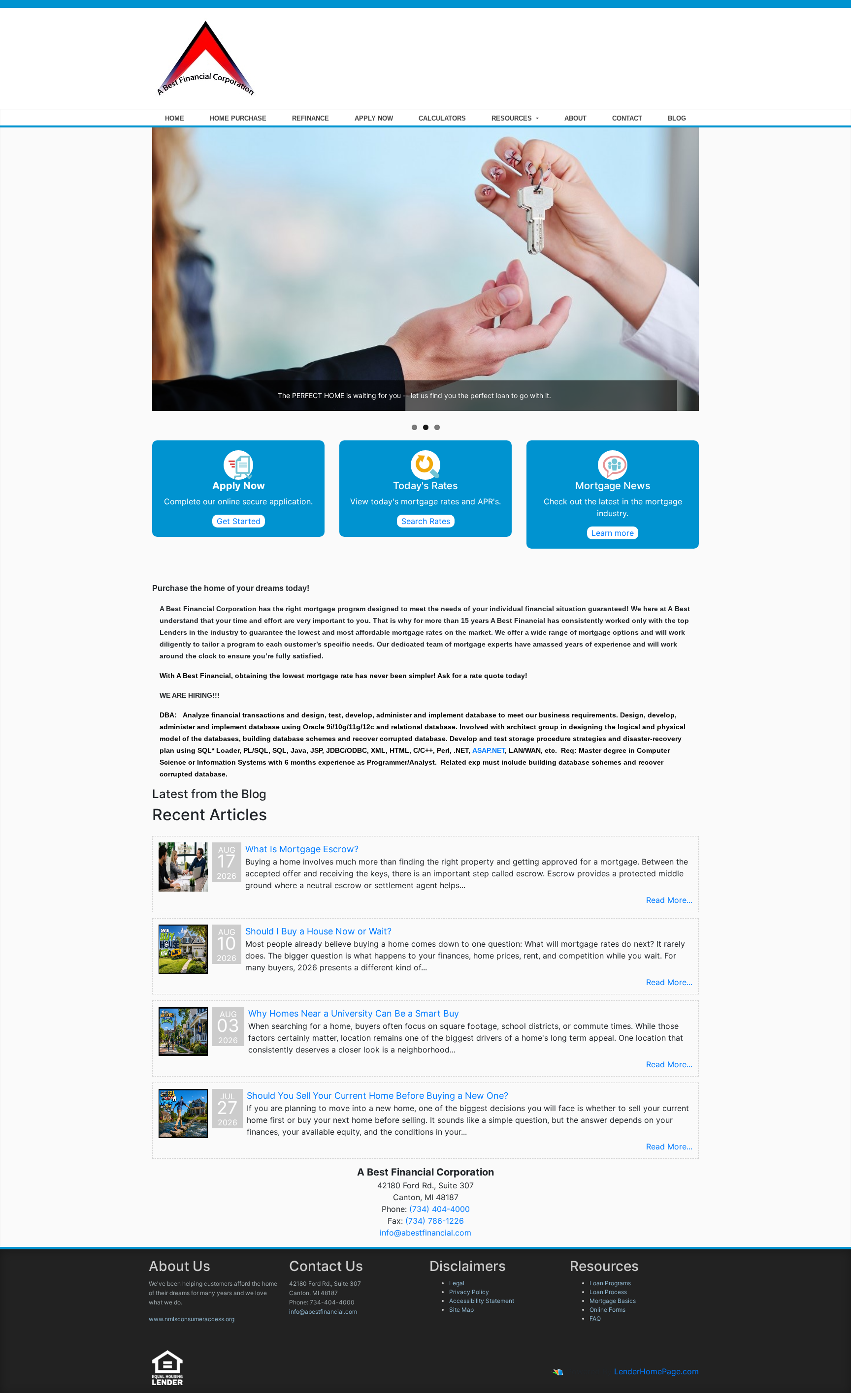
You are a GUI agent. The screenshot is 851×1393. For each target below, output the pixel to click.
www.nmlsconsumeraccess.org (191, 1319)
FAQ (595, 1318)
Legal (456, 1283)
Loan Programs (610, 1283)
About (575, 118)
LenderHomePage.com (656, 1371)
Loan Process (608, 1292)
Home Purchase (238, 118)
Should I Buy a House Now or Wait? (318, 931)
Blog (677, 118)
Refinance (310, 118)
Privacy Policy (469, 1292)
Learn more (612, 533)
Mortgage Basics (612, 1300)
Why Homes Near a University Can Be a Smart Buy (353, 1013)
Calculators (442, 118)
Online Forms (607, 1309)
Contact (627, 118)
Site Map (461, 1309)
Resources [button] (512, 118)
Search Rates (425, 521)
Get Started (239, 521)
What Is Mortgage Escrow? (302, 849)
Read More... (669, 900)
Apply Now (374, 118)
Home (174, 118)
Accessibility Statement (481, 1300)
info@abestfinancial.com (425, 1233)
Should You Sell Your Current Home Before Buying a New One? (377, 1095)
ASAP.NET (488, 750)
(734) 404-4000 (439, 1209)
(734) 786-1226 (434, 1221)
